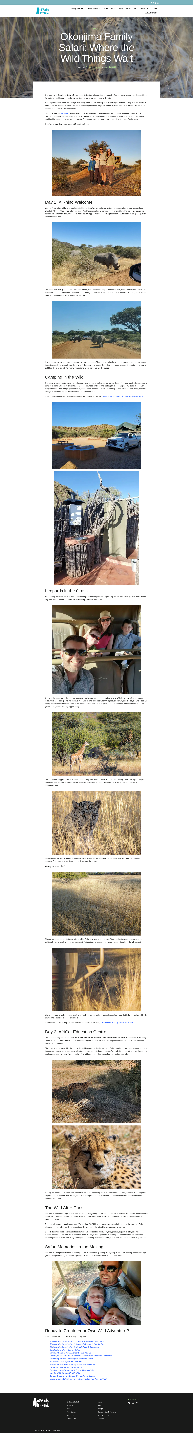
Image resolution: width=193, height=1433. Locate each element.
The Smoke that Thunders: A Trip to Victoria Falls (72, 1370)
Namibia (97, 29)
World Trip (108, 8)
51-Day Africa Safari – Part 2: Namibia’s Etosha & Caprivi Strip (77, 1344)
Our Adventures (151, 13)
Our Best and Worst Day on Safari (65, 1350)
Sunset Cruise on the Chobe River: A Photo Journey (73, 1376)
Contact (155, 8)
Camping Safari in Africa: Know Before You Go (70, 1353)
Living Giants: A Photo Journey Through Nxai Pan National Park (78, 1379)
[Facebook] (150, 2)
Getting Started (76, 8)
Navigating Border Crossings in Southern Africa (71, 1359)
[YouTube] (157, 2)
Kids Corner (131, 8)
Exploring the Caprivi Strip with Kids (66, 1367)
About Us (144, 8)
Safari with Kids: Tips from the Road (116, 1023)
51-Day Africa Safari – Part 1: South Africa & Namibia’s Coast (77, 1341)
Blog (121, 8)
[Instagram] (154, 2)
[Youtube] (136, 1403)
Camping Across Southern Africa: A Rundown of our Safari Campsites (81, 1356)
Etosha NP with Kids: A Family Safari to (67, 1364)
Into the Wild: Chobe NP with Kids (65, 1373)
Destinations (92, 8)
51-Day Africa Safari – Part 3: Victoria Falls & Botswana (74, 1347)
